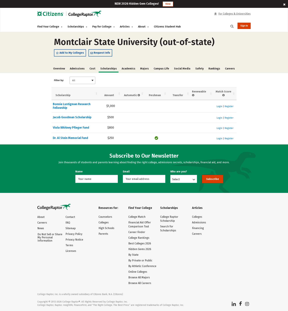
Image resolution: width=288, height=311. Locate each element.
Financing (198, 228)
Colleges (103, 222)
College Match (137, 216)
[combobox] (82, 80)
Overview (59, 68)
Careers (230, 68)
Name (79, 171)
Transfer (177, 95)
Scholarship (63, 95)
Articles (125, 26)
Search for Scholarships (168, 228)
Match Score (223, 91)
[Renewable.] (193, 95)
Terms (69, 245)
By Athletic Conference (142, 266)
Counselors (105, 216)
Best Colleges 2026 (139, 243)
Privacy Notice (74, 239)
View (167, 3)
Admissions (77, 68)
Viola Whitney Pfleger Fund (71, 127)
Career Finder (136, 232)
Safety (199, 68)
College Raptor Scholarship (169, 218)
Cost (92, 68)
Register (229, 106)
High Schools (106, 228)
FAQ (68, 222)
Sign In (244, 25)
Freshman (155, 95)
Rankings (214, 68)
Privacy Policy (74, 234)
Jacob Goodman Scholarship (72, 117)
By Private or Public (140, 260)
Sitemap (71, 228)
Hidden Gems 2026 (139, 249)
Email (126, 171)
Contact (70, 217)
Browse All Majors (139, 277)
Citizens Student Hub (167, 26)
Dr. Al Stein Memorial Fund (70, 138)
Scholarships (76, 26)
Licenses (71, 251)
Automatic (131, 95)
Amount (109, 95)
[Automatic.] (139, 95)
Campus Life (161, 68)
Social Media (182, 68)
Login (219, 106)
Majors (144, 68)
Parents (103, 233)
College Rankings (138, 237)
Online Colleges (137, 271)
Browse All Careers (139, 283)
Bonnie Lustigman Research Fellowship (71, 106)
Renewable (199, 91)
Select (176, 179)
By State (133, 254)
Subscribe (212, 179)
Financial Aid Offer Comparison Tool (139, 224)
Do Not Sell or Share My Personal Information (50, 237)
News (40, 228)
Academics (128, 68)
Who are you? (178, 171)
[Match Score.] (223, 95)
